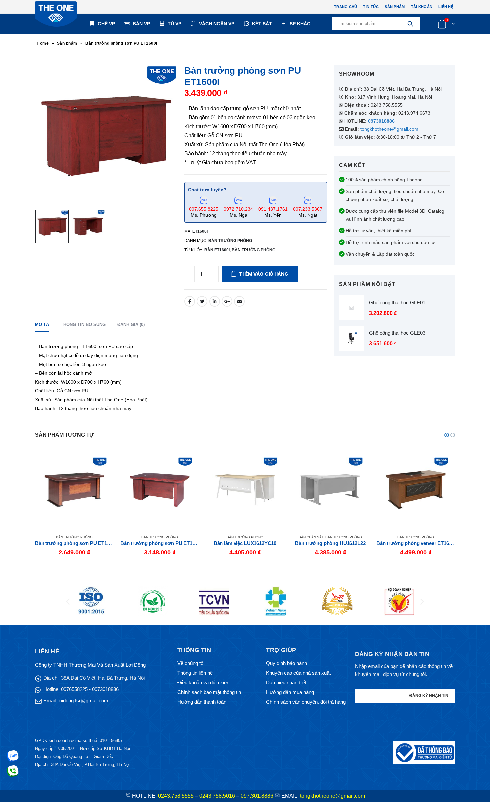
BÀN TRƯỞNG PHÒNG (230, 240)
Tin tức (371, 7)
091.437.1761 (273, 209)
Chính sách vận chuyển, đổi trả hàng (306, 702)
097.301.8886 (257, 796)
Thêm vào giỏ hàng (263, 274)
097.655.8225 (203, 209)
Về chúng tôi (190, 663)
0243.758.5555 (176, 796)
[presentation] (37, 136)
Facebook (189, 301)
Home (43, 43)
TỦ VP (174, 23)
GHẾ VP (106, 23)
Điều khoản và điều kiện (203, 682)
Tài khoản (421, 7)
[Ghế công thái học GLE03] (351, 338)
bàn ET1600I (217, 250)
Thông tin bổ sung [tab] (83, 324)
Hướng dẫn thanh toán (201, 702)
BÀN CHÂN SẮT (225, 537)
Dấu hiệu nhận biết (286, 682)
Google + (227, 301)
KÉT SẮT (262, 23)
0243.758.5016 (217, 796)
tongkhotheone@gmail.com (389, 129)
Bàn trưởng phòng (253, 250)
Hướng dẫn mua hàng (290, 692)
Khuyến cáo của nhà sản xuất (298, 673)
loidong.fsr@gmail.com (83, 700)
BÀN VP (141, 23)
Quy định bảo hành (286, 663)
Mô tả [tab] (42, 324)
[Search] (410, 23)
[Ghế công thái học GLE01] (351, 307)
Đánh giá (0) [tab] (131, 324)
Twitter (202, 301)
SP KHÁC (300, 23)
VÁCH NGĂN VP (216, 23)
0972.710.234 (238, 209)
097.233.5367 (307, 209)
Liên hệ (445, 7)
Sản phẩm (395, 7)
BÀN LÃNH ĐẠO (396, 537)
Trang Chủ (345, 7)
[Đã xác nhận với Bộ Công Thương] (424, 752)
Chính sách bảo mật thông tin (209, 692)
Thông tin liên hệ (195, 673)
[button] (447, 435)
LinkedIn (214, 301)
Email (239, 301)
